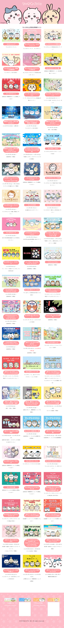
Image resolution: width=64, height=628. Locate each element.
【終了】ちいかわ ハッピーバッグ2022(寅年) (53, 515)
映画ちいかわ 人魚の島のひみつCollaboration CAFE (53, 123)
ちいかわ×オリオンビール (32, 316)
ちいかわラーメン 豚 (53, 68)
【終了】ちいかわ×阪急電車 (11, 431)
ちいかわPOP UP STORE (32, 178)
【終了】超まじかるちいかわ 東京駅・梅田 (11, 402)
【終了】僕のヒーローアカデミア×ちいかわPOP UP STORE (32, 403)
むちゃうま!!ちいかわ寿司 (52, 316)
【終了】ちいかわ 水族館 (53, 431)
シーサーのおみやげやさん (32, 94)
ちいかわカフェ (11, 93)
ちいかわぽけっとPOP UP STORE (11, 290)
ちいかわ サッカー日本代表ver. (11, 570)
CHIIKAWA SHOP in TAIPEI (32, 233)
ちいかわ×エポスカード (53, 461)
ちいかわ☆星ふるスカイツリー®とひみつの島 (53, 234)
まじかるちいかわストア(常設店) (32, 68)
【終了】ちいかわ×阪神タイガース (32, 570)
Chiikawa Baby (53, 262)
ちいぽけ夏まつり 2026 (32, 289)
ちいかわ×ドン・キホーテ (11, 262)
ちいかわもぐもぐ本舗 (53, 178)
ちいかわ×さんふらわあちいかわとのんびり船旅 (32, 150)
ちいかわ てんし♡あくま (11, 461)
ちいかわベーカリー (53, 205)
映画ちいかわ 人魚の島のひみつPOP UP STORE (11, 150)
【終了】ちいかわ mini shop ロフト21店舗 (53, 402)
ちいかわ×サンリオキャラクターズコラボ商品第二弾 (53, 489)
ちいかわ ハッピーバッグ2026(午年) (53, 290)
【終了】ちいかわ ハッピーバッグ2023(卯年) (32, 515)
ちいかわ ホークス (32, 461)
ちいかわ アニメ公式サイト (53, 94)
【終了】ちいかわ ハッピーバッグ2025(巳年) (11, 372)
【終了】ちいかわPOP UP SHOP (53, 570)
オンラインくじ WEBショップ (32, 44)
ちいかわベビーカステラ (11, 205)
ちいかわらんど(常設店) (52, 44)
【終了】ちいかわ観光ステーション (53, 540)
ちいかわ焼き (32, 205)
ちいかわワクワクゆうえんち (32, 488)
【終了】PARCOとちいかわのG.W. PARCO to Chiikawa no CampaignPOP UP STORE (32, 543)
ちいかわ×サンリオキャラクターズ (11, 515)
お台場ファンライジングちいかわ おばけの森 (11, 179)
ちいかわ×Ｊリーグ (32, 371)
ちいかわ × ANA (53, 148)
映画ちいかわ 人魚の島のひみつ (11, 122)
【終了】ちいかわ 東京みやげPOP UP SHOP (32, 344)
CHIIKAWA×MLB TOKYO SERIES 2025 (11, 343)
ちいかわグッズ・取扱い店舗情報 (11, 68)
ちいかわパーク (11, 232)
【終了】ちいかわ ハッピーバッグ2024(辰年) (53, 372)
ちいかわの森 (11, 487)
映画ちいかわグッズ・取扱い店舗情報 (32, 122)
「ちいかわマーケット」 (11, 47)
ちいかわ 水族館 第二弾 (32, 431)
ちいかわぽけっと (52, 342)
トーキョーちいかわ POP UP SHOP (32, 262)
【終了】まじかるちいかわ (11, 540)
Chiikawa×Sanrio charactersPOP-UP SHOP (11, 317)
